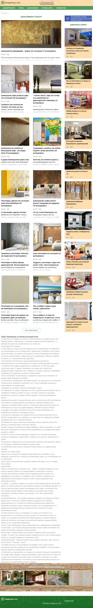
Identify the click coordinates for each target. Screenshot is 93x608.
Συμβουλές (61, 8)
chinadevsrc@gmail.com (51, 603)
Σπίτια (21, 8)
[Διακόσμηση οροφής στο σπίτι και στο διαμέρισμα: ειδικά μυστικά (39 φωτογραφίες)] (35, 584)
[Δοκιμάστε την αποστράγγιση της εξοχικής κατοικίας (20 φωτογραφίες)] (58, 584)
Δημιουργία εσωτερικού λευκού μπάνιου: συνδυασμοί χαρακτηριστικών (77, 324)
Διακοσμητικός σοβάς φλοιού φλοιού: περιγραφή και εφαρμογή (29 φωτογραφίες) (46, 203)
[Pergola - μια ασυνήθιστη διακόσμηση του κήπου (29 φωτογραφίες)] (12, 584)
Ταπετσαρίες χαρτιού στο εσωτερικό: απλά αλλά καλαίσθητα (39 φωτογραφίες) (15, 203)
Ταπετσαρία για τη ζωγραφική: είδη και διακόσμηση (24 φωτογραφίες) (14, 307)
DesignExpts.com (12, 2)
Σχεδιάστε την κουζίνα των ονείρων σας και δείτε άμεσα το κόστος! (81, 18)
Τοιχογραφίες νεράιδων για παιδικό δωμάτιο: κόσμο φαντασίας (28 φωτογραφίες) (46, 150)
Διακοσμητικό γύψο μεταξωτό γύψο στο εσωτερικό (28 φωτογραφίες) (14, 96)
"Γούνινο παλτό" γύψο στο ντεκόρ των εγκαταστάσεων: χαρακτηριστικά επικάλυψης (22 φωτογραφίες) (46, 99)
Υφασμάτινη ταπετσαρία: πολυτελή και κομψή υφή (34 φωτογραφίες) (14, 254)
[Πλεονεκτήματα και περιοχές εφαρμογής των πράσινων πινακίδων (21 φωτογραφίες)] (81, 584)
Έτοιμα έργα (47, 8)
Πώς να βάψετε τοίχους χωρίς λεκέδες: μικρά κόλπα (44, 307)
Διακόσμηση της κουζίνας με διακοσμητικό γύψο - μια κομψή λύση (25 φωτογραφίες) (13, 150)
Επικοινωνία (69, 601)
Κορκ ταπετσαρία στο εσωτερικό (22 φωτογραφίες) (47, 254)
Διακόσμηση (32, 8)
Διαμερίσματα (9, 8)
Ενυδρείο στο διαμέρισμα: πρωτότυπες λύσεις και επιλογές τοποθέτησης (77, 50)
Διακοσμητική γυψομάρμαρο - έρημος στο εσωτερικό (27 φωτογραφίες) (28, 51)
